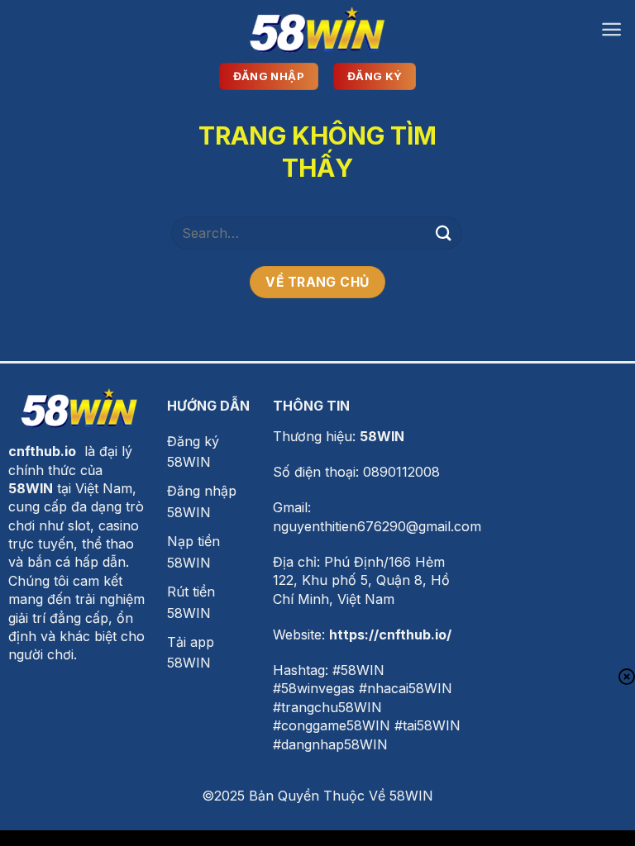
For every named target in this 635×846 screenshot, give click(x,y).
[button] (611, 29)
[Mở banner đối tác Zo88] (317, 807)
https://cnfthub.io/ (390, 634)
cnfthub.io (42, 451)
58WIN (382, 436)
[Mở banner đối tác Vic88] (317, 728)
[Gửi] (444, 232)
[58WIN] (317, 29)
